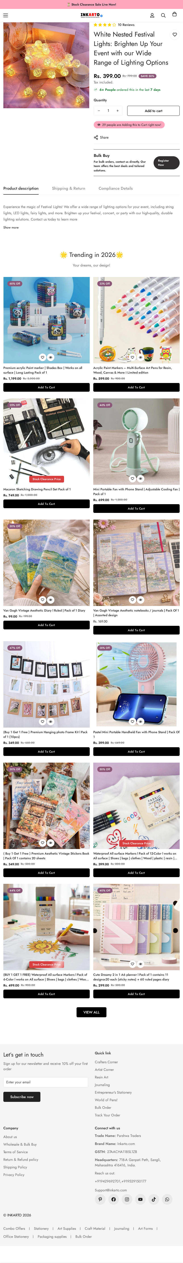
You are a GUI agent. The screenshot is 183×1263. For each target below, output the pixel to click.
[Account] (152, 15)
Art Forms (145, 1228)
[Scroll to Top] (174, 1239)
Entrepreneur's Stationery (113, 1092)
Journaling (102, 1084)
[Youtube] (140, 1199)
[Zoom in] (80, 32)
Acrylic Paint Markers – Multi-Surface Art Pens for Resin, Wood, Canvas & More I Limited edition (132, 370)
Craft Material (95, 1228)
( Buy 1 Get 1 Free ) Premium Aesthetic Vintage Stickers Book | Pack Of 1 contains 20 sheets (46, 855)
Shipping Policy (15, 1167)
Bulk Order (103, 1107)
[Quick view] (50, 357)
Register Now (163, 162)
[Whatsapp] (167, 1199)
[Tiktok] (153, 1199)
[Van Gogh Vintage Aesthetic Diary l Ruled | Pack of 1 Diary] (46, 563)
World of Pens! (106, 1100)
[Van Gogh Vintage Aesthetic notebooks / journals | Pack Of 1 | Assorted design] (136, 563)
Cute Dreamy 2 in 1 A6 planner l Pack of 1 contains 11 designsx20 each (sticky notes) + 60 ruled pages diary (131, 977)
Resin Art (101, 1077)
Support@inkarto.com (111, 1190)
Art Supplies (67, 1228)
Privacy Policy (13, 1174)
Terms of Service (15, 1152)
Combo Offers (14, 1228)
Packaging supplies (52, 1236)
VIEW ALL (91, 1012)
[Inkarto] (91, 15)
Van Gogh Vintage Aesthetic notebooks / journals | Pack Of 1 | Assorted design (136, 612)
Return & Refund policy (20, 1159)
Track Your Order (107, 1115)
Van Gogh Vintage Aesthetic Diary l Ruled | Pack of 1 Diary (44, 610)
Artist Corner (104, 1069)
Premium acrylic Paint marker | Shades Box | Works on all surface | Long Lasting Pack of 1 (42, 370)
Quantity (100, 100)
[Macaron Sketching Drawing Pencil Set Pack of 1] (46, 441)
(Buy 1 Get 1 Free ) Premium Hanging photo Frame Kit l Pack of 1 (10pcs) (45, 734)
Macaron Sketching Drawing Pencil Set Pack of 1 (37, 489)
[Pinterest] (100, 1199)
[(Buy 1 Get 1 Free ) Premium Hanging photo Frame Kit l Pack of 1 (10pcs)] (46, 684)
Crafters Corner (106, 1062)
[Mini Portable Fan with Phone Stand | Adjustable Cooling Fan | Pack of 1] (136, 441)
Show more (11, 227)
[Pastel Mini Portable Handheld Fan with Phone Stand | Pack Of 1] (136, 684)
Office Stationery (16, 1236)
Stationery (41, 1228)
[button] (174, 15)
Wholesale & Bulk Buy (20, 1144)
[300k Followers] (113, 1199)
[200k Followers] (127, 1199)
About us (10, 1136)
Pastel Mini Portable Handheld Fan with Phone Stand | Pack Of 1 (136, 734)
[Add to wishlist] (175, 35)
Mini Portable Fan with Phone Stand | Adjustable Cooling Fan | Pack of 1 (136, 491)
